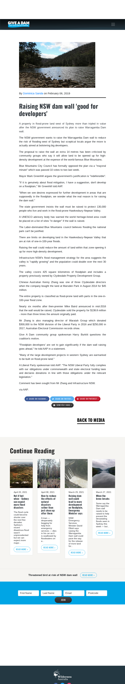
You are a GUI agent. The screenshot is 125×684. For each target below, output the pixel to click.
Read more (88, 575)
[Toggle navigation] (113, 24)
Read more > (22, 549)
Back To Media (91, 420)
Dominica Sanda (33, 93)
